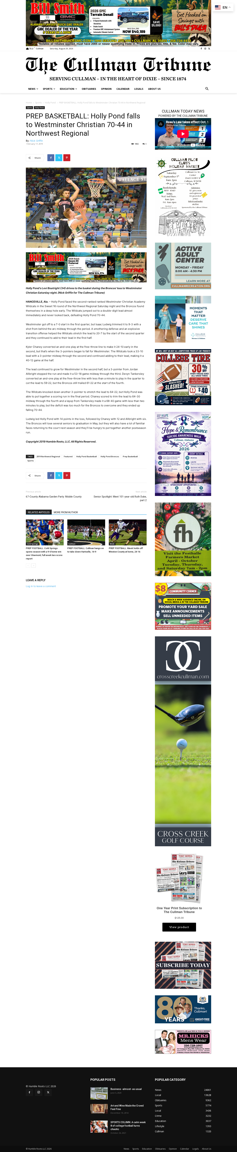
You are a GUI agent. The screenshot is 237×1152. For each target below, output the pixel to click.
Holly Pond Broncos (110, 456)
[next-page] (33, 565)
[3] (86, 267)
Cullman (71, 544)
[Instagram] (205, 49)
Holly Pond (50, 102)
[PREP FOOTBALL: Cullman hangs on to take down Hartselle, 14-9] (86, 532)
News (126, 1148)
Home (29, 102)
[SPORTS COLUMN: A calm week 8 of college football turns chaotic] (99, 1127)
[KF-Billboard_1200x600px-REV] (183, 1009)
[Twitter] (209, 49)
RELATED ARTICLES (39, 512)
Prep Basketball (130, 456)
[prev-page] (28, 565)
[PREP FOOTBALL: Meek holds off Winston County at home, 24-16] (128, 532)
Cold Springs (32, 544)
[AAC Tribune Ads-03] (183, 265)
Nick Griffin (36, 140)
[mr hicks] (183, 1041)
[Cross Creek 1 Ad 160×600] (183, 741)
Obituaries (160, 1148)
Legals (195, 1148)
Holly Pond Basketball (86, 456)
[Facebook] (201, 49)
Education (147, 1148)
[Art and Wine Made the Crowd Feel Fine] (99, 1109)
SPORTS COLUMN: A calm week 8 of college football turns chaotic (128, 1126)
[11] (118, 22)
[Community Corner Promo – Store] (183, 606)
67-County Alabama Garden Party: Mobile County (54, 496)
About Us (206, 1148)
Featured (68, 456)
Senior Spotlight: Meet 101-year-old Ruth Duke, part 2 (120, 498)
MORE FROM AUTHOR (66, 512)
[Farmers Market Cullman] (183, 539)
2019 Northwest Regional (48, 456)
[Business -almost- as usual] (99, 1093)
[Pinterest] (66, 157)
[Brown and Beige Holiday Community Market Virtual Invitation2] (183, 196)
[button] (207, 89)
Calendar (184, 1148)
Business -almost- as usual (126, 1089)
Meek (112, 544)
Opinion (173, 1148)
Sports (38, 102)
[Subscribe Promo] (183, 965)
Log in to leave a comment (41, 586)
